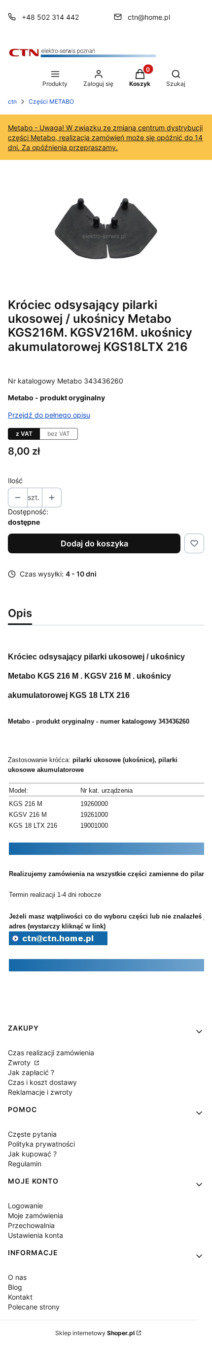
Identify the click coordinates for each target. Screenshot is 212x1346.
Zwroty (20, 1062)
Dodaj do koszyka (94, 543)
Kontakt (20, 1297)
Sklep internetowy (95, 1333)
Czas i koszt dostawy (42, 1082)
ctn (12, 101)
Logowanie (25, 1205)
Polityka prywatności (41, 1144)
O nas (17, 1277)
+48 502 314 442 (50, 17)
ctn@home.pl (149, 17)
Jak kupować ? (32, 1154)
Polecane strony (34, 1307)
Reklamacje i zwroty (40, 1092)
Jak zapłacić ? (31, 1072)
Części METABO (51, 101)
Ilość (15, 480)
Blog (15, 1287)
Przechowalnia (31, 1225)
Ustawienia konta (35, 1235)
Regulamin (24, 1163)
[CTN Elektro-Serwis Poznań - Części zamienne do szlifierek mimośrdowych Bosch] (58, 942)
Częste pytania (32, 1134)
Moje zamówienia (35, 1215)
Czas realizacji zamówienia (51, 1052)
